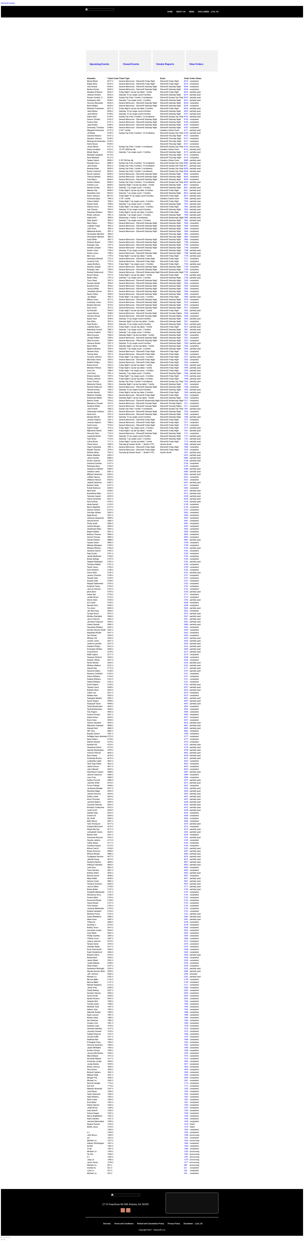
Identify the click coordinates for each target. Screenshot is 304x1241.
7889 (186, 218)
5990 (186, 515)
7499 (186, 368)
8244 (186, 103)
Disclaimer (203, 12)
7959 (186, 201)
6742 (186, 466)
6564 (186, 474)
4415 (186, 799)
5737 (186, 575)
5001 (186, 698)
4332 (186, 807)
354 (185, 1173)
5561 (186, 619)
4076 (186, 856)
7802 (186, 234)
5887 (186, 540)
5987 (186, 518)
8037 (186, 185)
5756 (186, 556)
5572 (186, 613)
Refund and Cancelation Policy (150, 1223)
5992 (186, 512)
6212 (186, 493)
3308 (186, 957)
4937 (186, 717)
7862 (186, 220)
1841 (186, 1080)
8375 (186, 81)
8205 (186, 111)
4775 (186, 742)
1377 (186, 1162)
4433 (186, 794)
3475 (186, 944)
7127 (186, 436)
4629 (186, 761)
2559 (186, 974)
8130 (186, 147)
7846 (186, 223)
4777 (186, 736)
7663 (186, 310)
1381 (186, 1157)
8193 (186, 117)
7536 (186, 351)
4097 (186, 851)
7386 (186, 417)
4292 (186, 813)
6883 (186, 458)
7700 (186, 278)
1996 (186, 1001)
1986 (186, 1015)
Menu (191, 12)
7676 (186, 299)
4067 (186, 862)
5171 (186, 668)
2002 (186, 996)
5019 (186, 693)
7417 (186, 400)
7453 (186, 381)
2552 (186, 977)
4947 (186, 704)
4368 (186, 802)
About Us (180, 12)
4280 (186, 821)
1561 (186, 1102)
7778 (186, 256)
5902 (186, 526)
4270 (186, 829)
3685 (186, 916)
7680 (186, 297)
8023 (186, 193)
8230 (186, 108)
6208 (186, 496)
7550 (186, 343)
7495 (186, 370)
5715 (186, 597)
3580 (186, 938)
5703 (186, 600)
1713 (186, 1086)
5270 (186, 654)
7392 (186, 411)
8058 (186, 168)
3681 (186, 919)
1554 (186, 1110)
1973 (186, 1028)
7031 (186, 452)
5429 (186, 627)
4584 (186, 775)
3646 (186, 927)
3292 (186, 968)
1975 (186, 1031)
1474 (186, 1124)
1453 (186, 1132)
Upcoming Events (99, 64)
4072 (186, 859)
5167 (186, 671)
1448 (186, 1135)
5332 (186, 646)
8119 (186, 152)
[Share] (4, 1237)
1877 (186, 1064)
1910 (186, 1056)
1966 (186, 1034)
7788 (186, 250)
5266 (186, 660)
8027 (186, 190)
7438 (186, 392)
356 (185, 1170)
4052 (186, 873)
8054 (186, 171)
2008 (186, 987)
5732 (186, 586)
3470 (186, 947)
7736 (186, 275)
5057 (186, 687)
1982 (186, 1020)
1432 (186, 1138)
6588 (186, 469)
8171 (186, 130)
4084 (186, 854)
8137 (186, 136)
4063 (186, 865)
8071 (186, 166)
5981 (186, 521)
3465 (186, 952)
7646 (186, 313)
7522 (186, 365)
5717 (186, 594)
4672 (186, 758)
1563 (186, 1094)
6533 (186, 477)
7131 (186, 433)
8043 (186, 174)
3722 (186, 914)
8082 (186, 163)
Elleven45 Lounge (8, 3)
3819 (186, 884)
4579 (186, 780)
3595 (186, 936)
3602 (186, 930)
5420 (186, 641)
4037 (186, 878)
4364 (186, 805)
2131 (186, 985)
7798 (186, 242)
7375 (186, 425)
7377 (186, 420)
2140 (186, 979)
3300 (186, 960)
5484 (186, 624)
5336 (186, 643)
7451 (186, 384)
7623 (186, 324)
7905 (186, 212)
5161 (186, 673)
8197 (186, 114)
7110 (186, 441)
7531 (186, 357)
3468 (186, 949)
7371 (186, 428)
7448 (186, 387)
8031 (186, 187)
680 (185, 1165)
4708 (186, 750)
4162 (186, 837)
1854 (186, 1067)
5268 (186, 657)
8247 (186, 100)
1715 (186, 1083)
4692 (186, 753)
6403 (186, 488)
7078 (186, 450)
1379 (186, 1159)
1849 (186, 1072)
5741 (186, 572)
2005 (186, 990)
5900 (186, 532)
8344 (186, 86)
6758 (186, 461)
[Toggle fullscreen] (7, 1237)
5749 (186, 564)
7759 (186, 267)
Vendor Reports (165, 64)
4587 (186, 772)
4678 (186, 755)
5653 (186, 611)
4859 (186, 728)
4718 (186, 747)
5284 (186, 649)
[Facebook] (123, 1210)
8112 (186, 155)
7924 (186, 209)
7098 (186, 444)
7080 (186, 447)
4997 (186, 701)
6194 (186, 501)
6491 (186, 482)
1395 (186, 1151)
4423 (186, 796)
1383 (186, 1154)
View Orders (196, 64)
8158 (186, 133)
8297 (186, 97)
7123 (186, 439)
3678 (186, 922)
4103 (186, 848)
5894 (186, 534)
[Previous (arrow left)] (2, 1239)
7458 (186, 379)
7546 (186, 346)
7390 (186, 414)
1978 (186, 1026)
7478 (186, 376)
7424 (186, 395)
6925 (186, 455)
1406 (186, 1143)
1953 (186, 1053)
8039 (186, 182)
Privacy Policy (174, 1223)
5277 (186, 652)
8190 (186, 119)
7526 (186, 360)
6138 (186, 504)
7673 (186, 302)
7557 (186, 335)
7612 (186, 327)
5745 (186, 570)
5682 (186, 608)
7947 (186, 204)
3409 (186, 955)
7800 (186, 239)
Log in (214, 11)
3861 (186, 881)
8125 (186, 149)
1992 (186, 1009)
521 (185, 1168)
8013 (186, 196)
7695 (186, 280)
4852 (186, 731)
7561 (186, 332)
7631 (186, 321)
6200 (186, 499)
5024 (186, 690)
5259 (186, 663)
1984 (186, 1018)
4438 (186, 791)
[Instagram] (128, 1210)
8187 (186, 125)
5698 (186, 603)
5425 (186, 638)
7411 (186, 403)
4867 (186, 725)
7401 (186, 409)
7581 (186, 329)
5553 (186, 622)
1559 (186, 1105)
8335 (186, 92)
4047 (186, 876)
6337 (186, 491)
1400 (186, 1146)
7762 (186, 264)
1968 (186, 1039)
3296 (186, 963)
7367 (186, 430)
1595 (186, 1089)
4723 (186, 744)
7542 (186, 349)
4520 (186, 788)
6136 (186, 507)
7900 (186, 215)
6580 (186, 471)
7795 (186, 245)
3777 (186, 886)
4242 (186, 832)
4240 (186, 835)
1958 (186, 1048)
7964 (186, 198)
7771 (186, 258)
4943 (186, 706)
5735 (186, 583)
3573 (186, 941)
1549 (186, 1113)
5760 (186, 553)
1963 (186, 1042)
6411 (186, 485)
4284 (186, 815)
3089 (186, 971)
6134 (186, 510)
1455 (186, 1129)
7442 (186, 390)
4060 (186, 867)
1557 (186, 1108)
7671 (186, 308)
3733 (186, 892)
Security (107, 1223)
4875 (186, 723)
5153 (186, 684)
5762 (186, 551)
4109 (186, 840)
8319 (186, 95)
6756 (186, 463)
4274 (186, 826)
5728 (186, 592)
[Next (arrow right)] (4, 1239)
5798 (186, 542)
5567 (186, 616)
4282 (186, 818)
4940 (186, 712)
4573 (186, 783)
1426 (186, 1140)
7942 (186, 207)
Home (170, 12)
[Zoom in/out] (9, 1237)
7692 (186, 286)
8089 (186, 160)
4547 (186, 785)
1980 (186, 1023)
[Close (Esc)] (2, 1237)
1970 (186, 1037)
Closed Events (131, 64)
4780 (186, 734)
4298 (186, 810)
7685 (186, 291)
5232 (186, 665)
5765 (186, 548)
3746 (186, 889)
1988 (186, 1012)
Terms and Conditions (124, 1223)
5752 (186, 562)
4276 (186, 824)
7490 (186, 373)
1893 (186, 1061)
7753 (186, 272)
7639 (186, 319)
